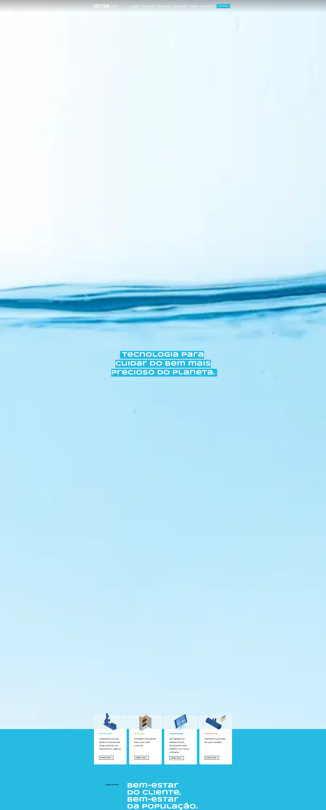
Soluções (148, 6)
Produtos (207, 6)
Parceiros (164, 6)
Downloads (180, 6)
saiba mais (105, 757)
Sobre (135, 6)
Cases (194, 6)
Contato (223, 6)
